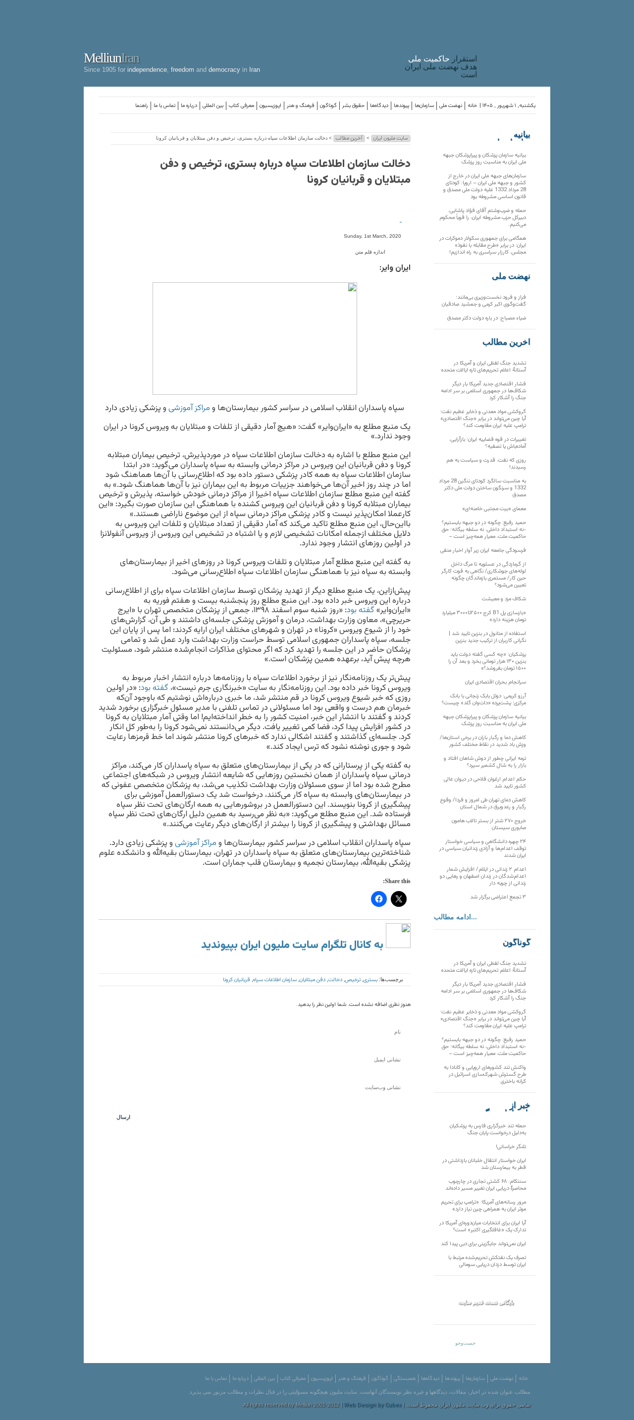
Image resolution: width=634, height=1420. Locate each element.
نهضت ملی (450, 106)
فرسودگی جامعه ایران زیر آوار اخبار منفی (483, 550)
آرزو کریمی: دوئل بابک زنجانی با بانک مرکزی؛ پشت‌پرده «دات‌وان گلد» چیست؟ (484, 699)
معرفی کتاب (241, 106)
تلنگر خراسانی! (511, 1147)
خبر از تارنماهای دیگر (505, 1105)
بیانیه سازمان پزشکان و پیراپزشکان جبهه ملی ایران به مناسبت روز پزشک (484, 158)
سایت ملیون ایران (390, 138)
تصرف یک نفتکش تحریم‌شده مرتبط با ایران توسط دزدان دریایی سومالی (487, 1261)
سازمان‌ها (424, 106)
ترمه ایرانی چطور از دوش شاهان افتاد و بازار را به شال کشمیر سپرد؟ (485, 762)
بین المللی (213, 106)
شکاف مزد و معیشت (504, 599)
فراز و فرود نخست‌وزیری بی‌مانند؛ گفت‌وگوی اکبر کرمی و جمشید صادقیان (484, 301)
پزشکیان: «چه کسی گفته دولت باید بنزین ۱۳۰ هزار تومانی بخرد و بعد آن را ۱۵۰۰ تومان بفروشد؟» (487, 661)
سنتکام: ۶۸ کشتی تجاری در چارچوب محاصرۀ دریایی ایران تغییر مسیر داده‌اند (485, 1185)
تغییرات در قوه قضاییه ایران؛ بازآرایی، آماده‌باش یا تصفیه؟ (487, 443)
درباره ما (189, 106)
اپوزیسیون (270, 106)
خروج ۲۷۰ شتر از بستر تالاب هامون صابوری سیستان (489, 824)
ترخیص (353, 980)
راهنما (141, 106)
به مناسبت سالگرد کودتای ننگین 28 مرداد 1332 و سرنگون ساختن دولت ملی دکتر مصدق (482, 488)
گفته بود (360, 610)
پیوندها (401, 106)
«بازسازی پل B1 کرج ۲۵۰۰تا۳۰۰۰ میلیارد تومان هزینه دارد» (484, 616)
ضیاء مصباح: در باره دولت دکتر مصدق (486, 318)
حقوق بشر (353, 106)
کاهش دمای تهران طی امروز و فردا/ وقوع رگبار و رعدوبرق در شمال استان (483, 803)
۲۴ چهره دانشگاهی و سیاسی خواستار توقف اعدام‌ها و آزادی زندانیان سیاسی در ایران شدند (482, 849)
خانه (472, 106)
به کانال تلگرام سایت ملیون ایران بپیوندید (293, 945)
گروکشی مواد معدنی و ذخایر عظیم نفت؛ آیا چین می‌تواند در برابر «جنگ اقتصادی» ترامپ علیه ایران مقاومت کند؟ (483, 419)
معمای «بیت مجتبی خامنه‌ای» (494, 509)
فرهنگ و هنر (301, 106)
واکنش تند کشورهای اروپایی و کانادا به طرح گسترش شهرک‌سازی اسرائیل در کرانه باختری (485, 1074)
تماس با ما (164, 106)
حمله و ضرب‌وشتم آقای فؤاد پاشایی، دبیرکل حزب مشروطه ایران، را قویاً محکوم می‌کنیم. (482, 218)
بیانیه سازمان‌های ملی (510, 135)
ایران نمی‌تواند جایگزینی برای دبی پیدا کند (483, 1244)
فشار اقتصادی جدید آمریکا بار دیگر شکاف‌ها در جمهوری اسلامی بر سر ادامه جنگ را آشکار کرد (483, 391)
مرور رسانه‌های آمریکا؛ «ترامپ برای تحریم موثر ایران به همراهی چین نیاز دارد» (483, 1205)
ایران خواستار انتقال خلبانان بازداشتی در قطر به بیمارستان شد (484, 1164)
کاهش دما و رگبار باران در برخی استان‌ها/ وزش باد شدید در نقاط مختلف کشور (483, 741)
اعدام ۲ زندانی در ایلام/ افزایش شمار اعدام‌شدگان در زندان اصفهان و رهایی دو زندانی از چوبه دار (483, 876)
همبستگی (405, 1378)
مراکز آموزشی (189, 408)
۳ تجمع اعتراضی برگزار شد (498, 897)
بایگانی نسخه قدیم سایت (486, 1302)
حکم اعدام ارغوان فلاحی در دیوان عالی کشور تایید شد (485, 782)
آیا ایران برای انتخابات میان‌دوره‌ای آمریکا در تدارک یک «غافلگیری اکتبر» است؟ (482, 1226)
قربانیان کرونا (236, 980)
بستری (370, 980)
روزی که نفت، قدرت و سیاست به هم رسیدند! (486, 464)
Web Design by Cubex (372, 1405)
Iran (516, 41)
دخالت (335, 980)
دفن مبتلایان (312, 980)
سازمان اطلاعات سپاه (275, 980)
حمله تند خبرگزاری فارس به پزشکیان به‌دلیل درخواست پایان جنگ (488, 1129)
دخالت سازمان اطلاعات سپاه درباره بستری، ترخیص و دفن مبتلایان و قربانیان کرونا (285, 172)
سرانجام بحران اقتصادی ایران (495, 682)
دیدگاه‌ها (379, 106)
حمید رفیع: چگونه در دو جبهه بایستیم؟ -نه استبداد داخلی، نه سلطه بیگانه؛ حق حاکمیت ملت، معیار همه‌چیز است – (484, 530)
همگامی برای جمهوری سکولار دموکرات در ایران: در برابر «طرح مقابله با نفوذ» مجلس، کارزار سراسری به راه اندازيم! (482, 245)
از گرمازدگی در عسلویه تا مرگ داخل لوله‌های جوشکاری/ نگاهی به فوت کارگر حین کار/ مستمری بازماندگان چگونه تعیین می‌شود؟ (483, 574)
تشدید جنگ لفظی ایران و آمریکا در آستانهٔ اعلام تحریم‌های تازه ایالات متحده (483, 366)
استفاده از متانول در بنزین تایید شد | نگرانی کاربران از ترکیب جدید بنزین (487, 637)
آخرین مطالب (349, 138)
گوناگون (328, 106)
